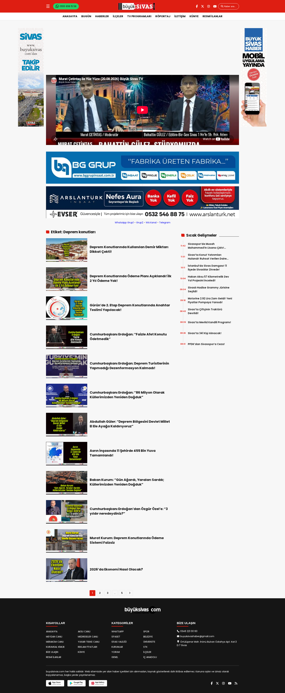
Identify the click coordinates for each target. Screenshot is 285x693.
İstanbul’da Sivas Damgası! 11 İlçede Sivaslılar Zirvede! (207, 267)
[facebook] (197, 6)
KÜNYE (194, 16)
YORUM (115, 652)
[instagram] (208, 6)
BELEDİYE (148, 636)
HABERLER (102, 16)
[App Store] (55, 683)
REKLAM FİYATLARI (87, 647)
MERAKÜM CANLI (55, 641)
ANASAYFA (70, 16)
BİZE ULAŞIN (52, 652)
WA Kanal (151, 222)
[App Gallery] (98, 683)
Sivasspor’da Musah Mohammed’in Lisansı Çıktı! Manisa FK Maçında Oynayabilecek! (206, 246)
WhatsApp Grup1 (124, 222)
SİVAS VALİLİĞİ (119, 641)
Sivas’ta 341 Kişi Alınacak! (205, 333)
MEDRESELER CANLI (88, 636)
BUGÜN (86, 16)
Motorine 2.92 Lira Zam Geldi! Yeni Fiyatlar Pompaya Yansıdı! (210, 300)
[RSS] (236, 683)
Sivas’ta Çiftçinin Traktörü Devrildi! (205, 311)
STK (145, 647)
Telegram (164, 222)
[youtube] (215, 6)
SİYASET (115, 636)
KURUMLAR (117, 647)
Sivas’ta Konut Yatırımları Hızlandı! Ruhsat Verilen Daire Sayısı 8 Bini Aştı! (207, 257)
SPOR (146, 631)
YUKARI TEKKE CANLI (88, 641)
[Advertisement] (142, 50)
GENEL (114, 657)
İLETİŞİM (180, 16)
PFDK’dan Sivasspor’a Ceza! (206, 344)
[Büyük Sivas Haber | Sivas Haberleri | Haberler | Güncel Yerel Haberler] (137, 6)
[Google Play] (76, 683)
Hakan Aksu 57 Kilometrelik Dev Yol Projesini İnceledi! (208, 278)
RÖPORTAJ (162, 16)
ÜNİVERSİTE (149, 641)
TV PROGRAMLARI (139, 16)
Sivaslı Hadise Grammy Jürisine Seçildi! (208, 289)
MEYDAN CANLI (54, 636)
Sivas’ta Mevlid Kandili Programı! (209, 322)
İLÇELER (118, 16)
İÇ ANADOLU (150, 657)
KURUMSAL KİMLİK (55, 647)
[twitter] (202, 6)
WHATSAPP (117, 631)
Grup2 (139, 222)
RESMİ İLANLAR (212, 16)
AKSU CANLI (84, 631)
